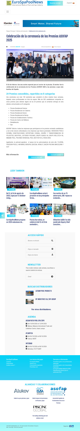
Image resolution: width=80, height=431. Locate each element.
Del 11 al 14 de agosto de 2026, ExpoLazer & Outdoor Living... (16, 195)
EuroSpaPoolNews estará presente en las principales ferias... (39, 195)
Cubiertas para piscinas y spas (21, 398)
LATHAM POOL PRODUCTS (44, 291)
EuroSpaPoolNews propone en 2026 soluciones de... (15, 221)
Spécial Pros (33, 363)
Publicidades (9, 363)
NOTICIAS (11, 189)
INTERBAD (29, 343)
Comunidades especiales (36, 365)
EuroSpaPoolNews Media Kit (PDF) (62, 368)
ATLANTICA (29, 333)
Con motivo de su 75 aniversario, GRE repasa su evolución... (62, 195)
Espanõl (69, 3)
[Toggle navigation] (7, 12)
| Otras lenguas (57, 46)
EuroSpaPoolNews (34, 361)
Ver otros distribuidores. (41, 309)
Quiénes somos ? (10, 365)
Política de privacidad (18, 427)
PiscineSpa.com (34, 367)
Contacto (8, 361)
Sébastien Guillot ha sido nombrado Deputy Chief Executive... (61, 222)
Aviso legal (11, 427)
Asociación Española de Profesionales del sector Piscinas (58, 401)
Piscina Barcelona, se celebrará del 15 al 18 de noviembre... (38, 222)
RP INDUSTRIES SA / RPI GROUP (46, 299)
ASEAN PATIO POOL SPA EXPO (35, 321)
